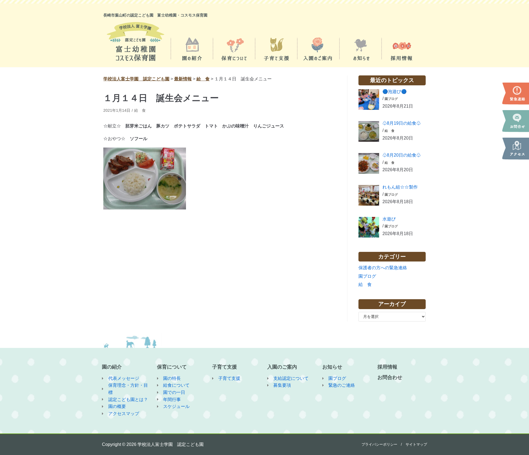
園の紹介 (112, 367)
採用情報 (387, 367)
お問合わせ (389, 377)
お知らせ (332, 367)
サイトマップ (416, 444)
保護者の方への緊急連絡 (382, 267)
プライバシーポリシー (379, 444)
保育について (172, 367)
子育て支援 (224, 367)
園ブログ (391, 99)
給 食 (140, 110)
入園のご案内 (282, 367)
